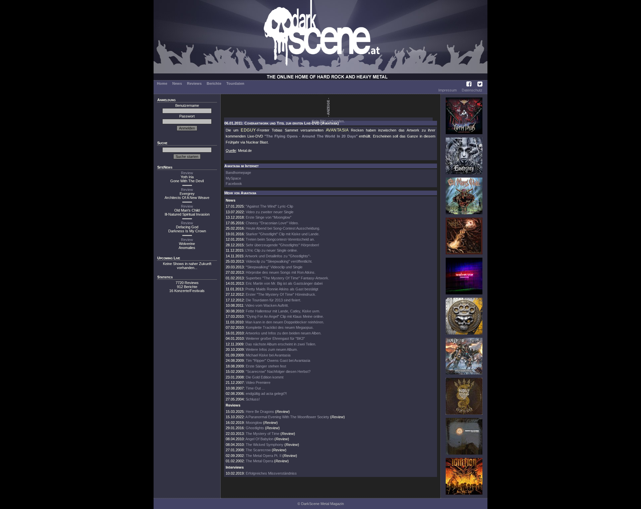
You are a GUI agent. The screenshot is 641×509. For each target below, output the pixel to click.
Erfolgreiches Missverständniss (271, 473)
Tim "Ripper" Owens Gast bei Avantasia (278, 360)
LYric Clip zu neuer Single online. (271, 250)
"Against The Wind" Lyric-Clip (269, 206)
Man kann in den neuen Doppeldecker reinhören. (284, 322)
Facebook (234, 184)
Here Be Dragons (260, 412)
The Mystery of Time (262, 434)
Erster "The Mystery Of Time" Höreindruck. (281, 294)
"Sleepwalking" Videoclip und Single (274, 267)
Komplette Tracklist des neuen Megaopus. (280, 327)
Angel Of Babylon (259, 439)
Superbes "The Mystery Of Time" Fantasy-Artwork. (287, 278)
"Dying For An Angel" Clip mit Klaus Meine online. (285, 316)
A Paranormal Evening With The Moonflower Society (287, 417)
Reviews (194, 83)
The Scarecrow (258, 450)
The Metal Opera (259, 461)
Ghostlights (255, 428)
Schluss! (253, 399)
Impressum (447, 90)
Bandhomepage (238, 173)
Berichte (214, 83)
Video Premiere (258, 382)
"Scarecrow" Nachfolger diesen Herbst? (278, 371)
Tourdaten (235, 83)
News (177, 83)
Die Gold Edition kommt (264, 377)
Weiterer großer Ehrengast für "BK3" (275, 338)
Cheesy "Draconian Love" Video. (272, 223)
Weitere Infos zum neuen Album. (272, 349)
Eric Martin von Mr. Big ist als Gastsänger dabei (284, 283)
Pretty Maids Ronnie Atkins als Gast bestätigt (281, 289)
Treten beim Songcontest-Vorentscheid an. (280, 239)
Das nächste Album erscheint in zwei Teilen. (280, 344)
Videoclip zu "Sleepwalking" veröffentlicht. (279, 261)
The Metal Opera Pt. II (263, 456)
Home (162, 83)
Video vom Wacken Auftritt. (267, 305)
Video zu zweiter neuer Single (269, 212)
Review (187, 173)
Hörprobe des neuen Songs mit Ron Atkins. (280, 272)
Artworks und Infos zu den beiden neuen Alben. (283, 333)
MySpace (233, 178)
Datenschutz (472, 90)
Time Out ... (255, 388)
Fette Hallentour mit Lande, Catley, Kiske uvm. (283, 311)
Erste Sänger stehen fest (266, 366)
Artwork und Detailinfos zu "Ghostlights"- (278, 256)
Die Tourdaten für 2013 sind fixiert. (273, 300)
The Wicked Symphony (264, 445)
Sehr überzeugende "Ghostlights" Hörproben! (282, 245)
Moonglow (254, 423)
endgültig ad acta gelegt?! (266, 394)
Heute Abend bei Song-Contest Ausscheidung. (283, 228)
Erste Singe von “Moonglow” (268, 217)
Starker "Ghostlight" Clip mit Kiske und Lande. (282, 234)
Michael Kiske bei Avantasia (268, 355)
